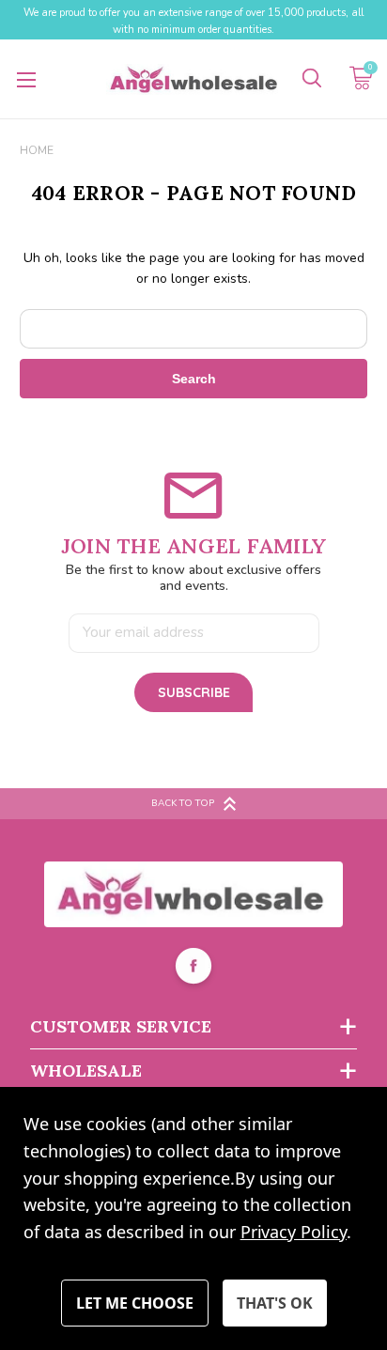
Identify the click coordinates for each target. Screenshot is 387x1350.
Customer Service (120, 1026)
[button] (194, 894)
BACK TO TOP (182, 803)
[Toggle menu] (26, 79)
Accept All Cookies (275, 1303)
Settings (135, 1303)
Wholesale (86, 1070)
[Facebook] (193, 968)
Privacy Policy (293, 1231)
